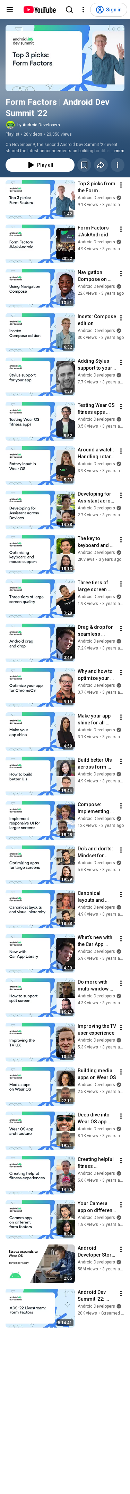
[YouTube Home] (39, 9)
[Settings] (83, 10)
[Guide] (10, 10)
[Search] (69, 10)
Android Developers (96, 197)
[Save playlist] (84, 165)
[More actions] (117, 165)
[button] (65, 58)
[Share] (101, 165)
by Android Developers (38, 125)
